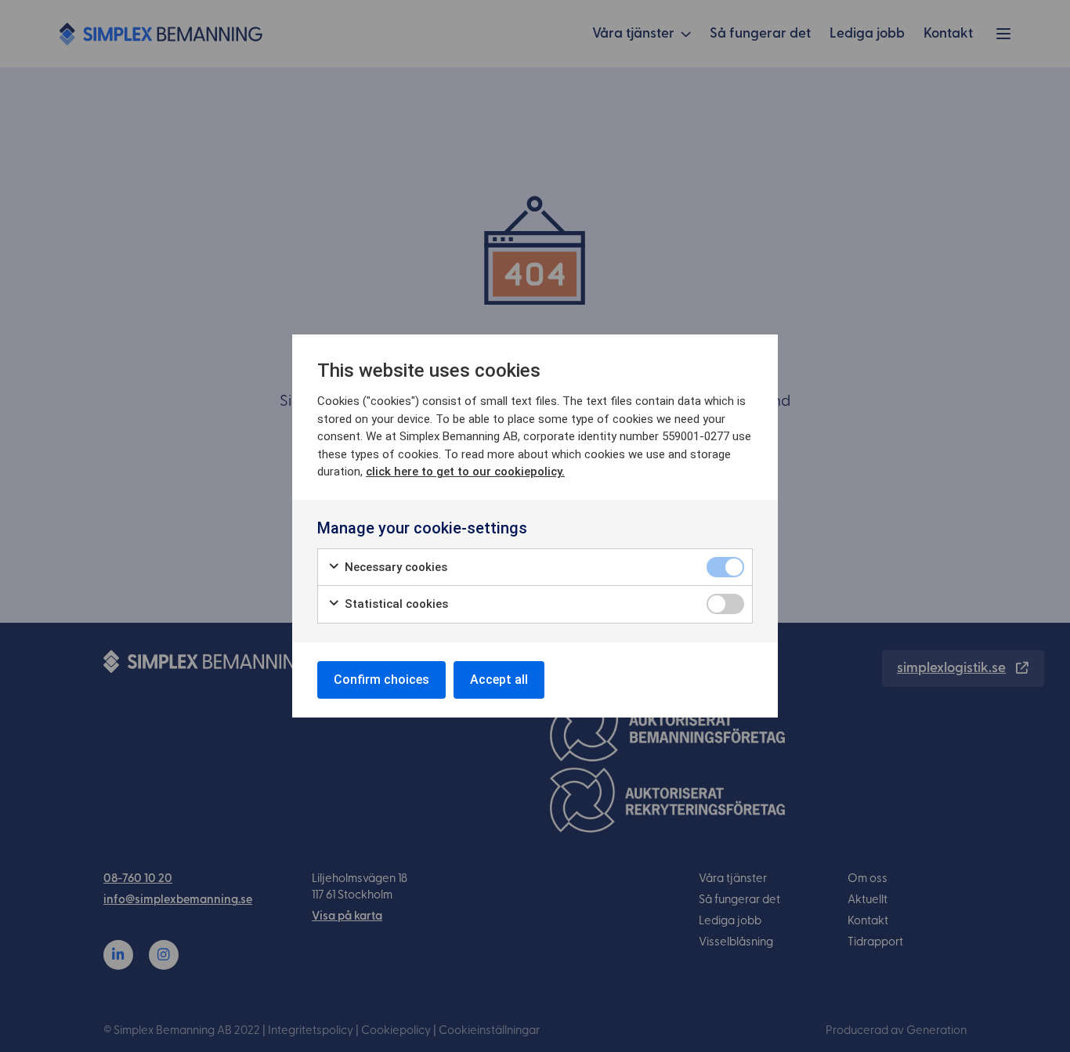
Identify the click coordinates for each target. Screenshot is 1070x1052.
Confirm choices (381, 679)
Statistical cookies (395, 604)
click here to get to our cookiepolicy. (465, 472)
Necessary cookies (394, 567)
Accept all (499, 679)
